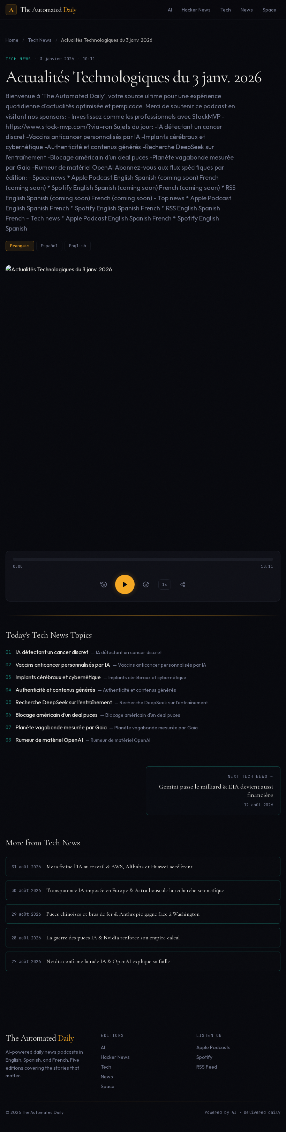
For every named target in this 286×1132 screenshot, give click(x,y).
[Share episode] (182, 584)
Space (107, 1086)
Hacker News (115, 1057)
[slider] (143, 563)
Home (12, 40)
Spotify (204, 1057)
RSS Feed (206, 1067)
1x (164, 584)
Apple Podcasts (213, 1047)
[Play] (125, 584)
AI (103, 1047)
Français (20, 246)
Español (49, 246)
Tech (106, 1067)
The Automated (40, 1038)
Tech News (40, 40)
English (77, 246)
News (107, 1076)
